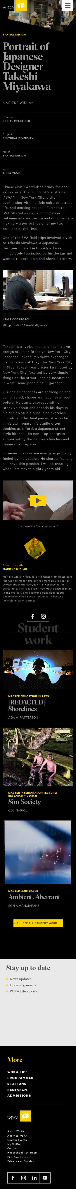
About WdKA (15, 1131)
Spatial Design (14, 34)
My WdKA (13, 1144)
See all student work (40, 923)
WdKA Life (17, 1072)
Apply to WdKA (17, 1135)
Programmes (20, 1078)
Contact (12, 1148)
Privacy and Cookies (20, 1161)
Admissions (19, 1095)
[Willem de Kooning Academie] (15, 5)
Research (17, 1089)
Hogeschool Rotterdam (22, 1152)
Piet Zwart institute (20, 1157)
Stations (17, 1084)
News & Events (17, 1140)
